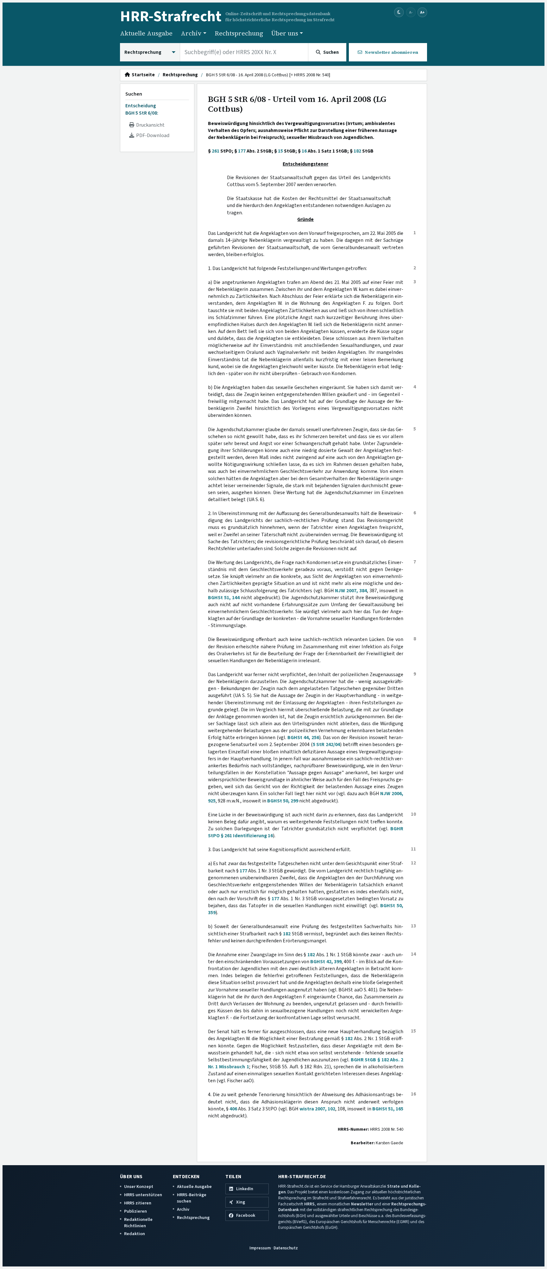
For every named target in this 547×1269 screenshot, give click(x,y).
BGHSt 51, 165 (387, 1108)
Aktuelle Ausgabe (146, 33)
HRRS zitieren (137, 1203)
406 (233, 1108)
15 (280, 151)
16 (304, 151)
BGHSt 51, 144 (224, 597)
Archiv (183, 1209)
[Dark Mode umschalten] (399, 12)
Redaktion (134, 1233)
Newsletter (362, 1204)
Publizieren (135, 1211)
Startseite (142, 75)
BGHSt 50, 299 (282, 800)
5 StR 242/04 (326, 744)
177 (242, 151)
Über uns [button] (284, 33)
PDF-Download (151, 135)
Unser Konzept (138, 1186)
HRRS (309, 1204)
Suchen (133, 94)
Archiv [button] (191, 33)
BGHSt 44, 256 (303, 737)
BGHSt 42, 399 (326, 961)
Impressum (260, 1248)
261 (215, 151)
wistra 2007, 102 (317, 1108)
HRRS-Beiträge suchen (191, 1197)
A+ (422, 12)
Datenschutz (286, 1248)
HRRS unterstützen (143, 1194)
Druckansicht (149, 125)
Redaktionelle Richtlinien (138, 1222)
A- (411, 12)
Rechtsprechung (239, 33)
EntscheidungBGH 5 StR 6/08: (141, 109)
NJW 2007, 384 (351, 590)
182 (357, 151)
